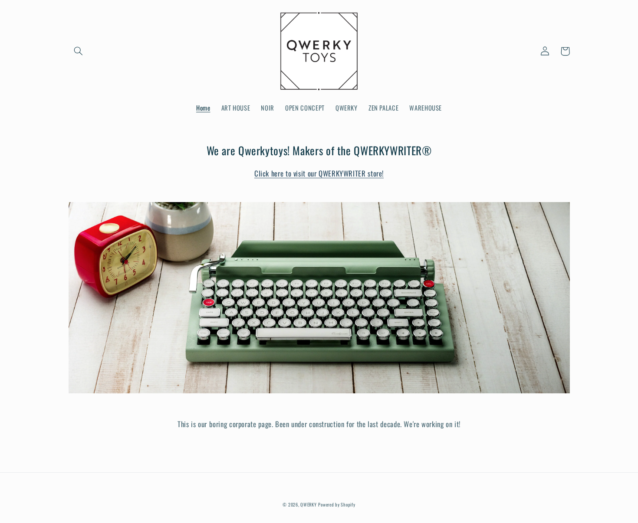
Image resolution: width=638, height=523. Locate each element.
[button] (79, 51)
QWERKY (308, 504)
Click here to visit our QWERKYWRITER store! (319, 173)
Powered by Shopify (336, 504)
